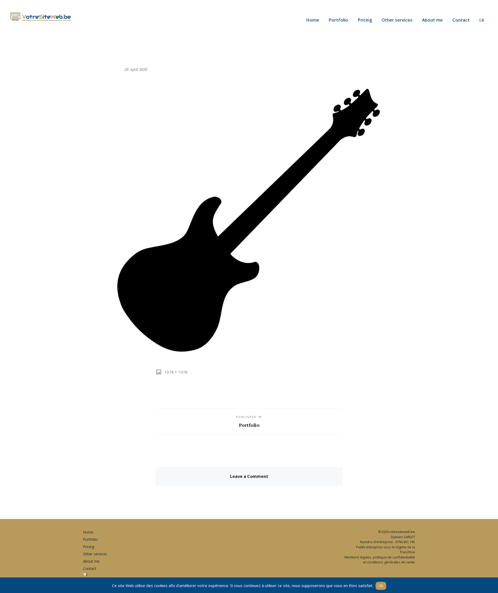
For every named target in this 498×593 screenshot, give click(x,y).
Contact (461, 20)
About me (432, 20)
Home (312, 20)
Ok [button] (381, 585)
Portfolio (338, 20)
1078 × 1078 (175, 372)
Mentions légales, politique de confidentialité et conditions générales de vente (379, 560)
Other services (397, 20)
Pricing (365, 20)
